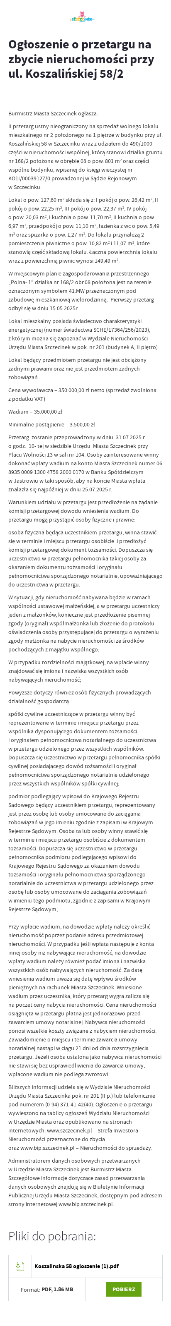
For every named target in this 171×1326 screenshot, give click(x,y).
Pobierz (123, 1289)
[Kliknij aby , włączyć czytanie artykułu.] (15, 97)
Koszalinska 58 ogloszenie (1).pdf (76, 1266)
